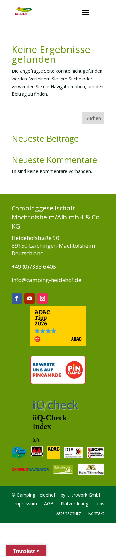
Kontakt (96, 513)
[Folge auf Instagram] (42, 298)
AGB (48, 504)
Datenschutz (67, 513)
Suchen (93, 118)
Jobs (99, 504)
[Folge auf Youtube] (29, 298)
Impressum (25, 504)
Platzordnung (74, 504)
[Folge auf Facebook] (17, 298)
